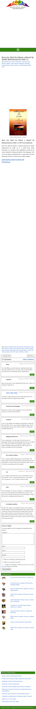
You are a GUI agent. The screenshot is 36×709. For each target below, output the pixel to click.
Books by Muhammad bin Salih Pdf (14, 346)
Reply (32, 374)
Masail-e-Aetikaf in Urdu (8, 63)
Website (4, 555)
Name (4, 546)
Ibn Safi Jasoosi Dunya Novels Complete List (21, 577)
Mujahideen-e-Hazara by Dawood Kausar (12, 681)
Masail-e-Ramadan (19, 63)
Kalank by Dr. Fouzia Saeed (9, 699)
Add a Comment (28, 359)
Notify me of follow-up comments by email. (14, 559)
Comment (5, 532)
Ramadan (27, 63)
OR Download (6, 162)
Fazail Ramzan (7, 61)
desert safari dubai (11, 393)
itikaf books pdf (26, 61)
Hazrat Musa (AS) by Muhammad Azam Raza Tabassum (16, 686)
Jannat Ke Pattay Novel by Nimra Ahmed (20, 622)
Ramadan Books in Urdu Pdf (26, 350)
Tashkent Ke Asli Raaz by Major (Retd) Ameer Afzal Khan (16, 678)
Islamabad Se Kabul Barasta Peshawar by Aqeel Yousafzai (17, 696)
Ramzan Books (15, 65)
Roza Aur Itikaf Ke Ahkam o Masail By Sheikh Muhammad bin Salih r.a (18, 58)
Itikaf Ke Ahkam (21, 348)
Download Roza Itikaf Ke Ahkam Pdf (13, 160)
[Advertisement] (18, 29)
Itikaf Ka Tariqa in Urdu (10, 348)
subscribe (4, 566)
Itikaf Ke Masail (29, 348)
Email (4, 550)
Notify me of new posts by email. (12, 562)
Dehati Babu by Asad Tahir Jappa (10, 701)
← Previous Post (6, 355)
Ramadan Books (6, 65)
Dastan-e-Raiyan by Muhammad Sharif (11, 676)
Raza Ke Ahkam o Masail (22, 352)
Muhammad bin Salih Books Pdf (10, 350)
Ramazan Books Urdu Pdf (8, 352)
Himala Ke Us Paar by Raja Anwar (10, 684)
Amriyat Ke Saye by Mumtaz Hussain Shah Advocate (15, 693)
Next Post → (31, 355)
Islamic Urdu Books (16, 61)
